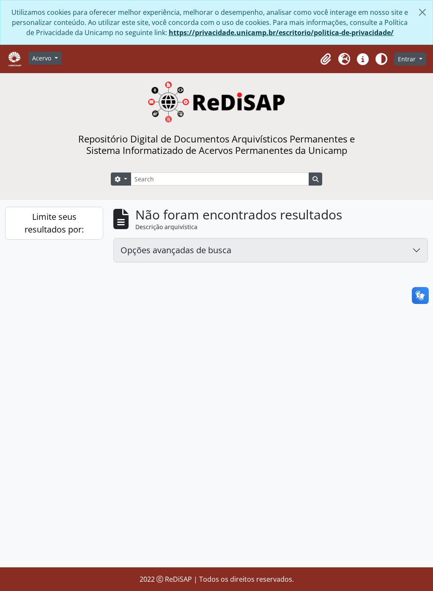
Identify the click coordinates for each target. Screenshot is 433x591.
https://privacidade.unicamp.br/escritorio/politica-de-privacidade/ (281, 32)
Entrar (407, 59)
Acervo (42, 58)
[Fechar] (422, 12)
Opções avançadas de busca (176, 250)
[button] (325, 59)
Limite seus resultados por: (54, 223)
